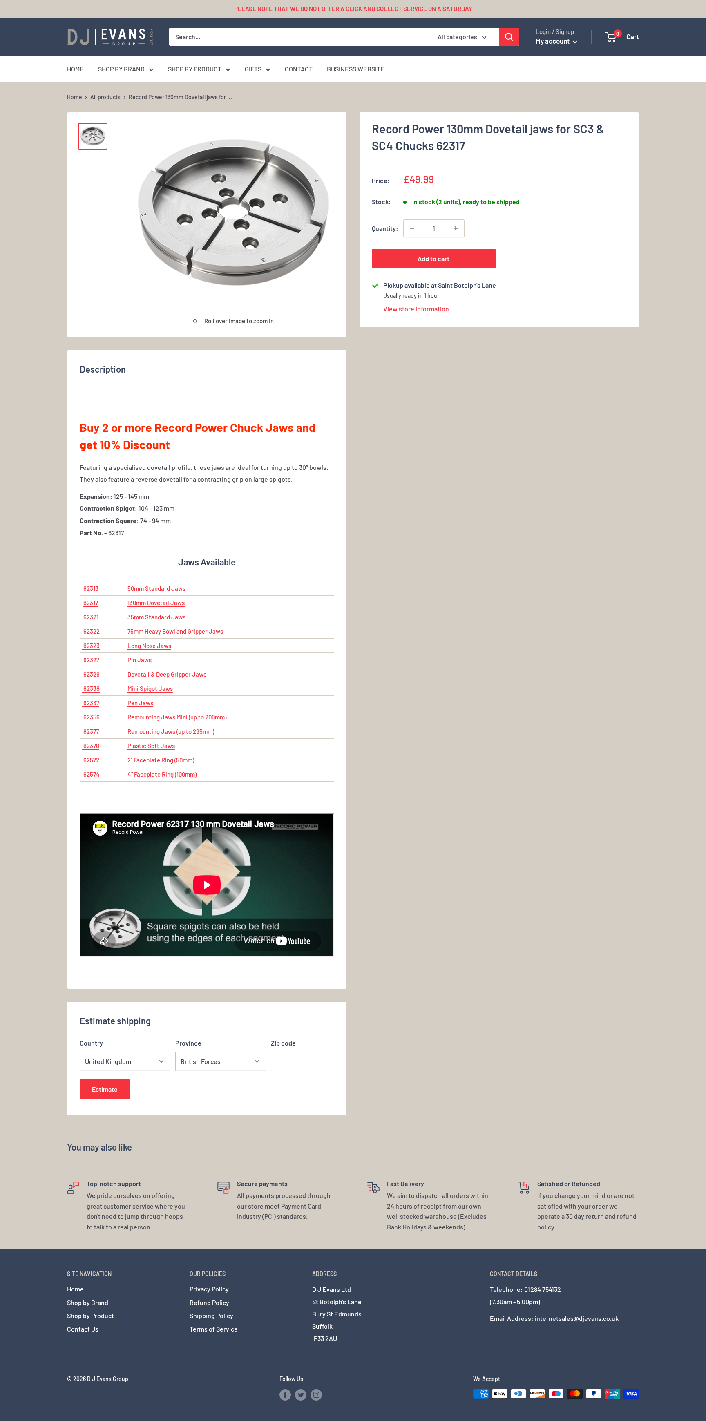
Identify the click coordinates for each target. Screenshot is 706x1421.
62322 (91, 631)
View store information (416, 309)
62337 (90, 702)
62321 (91, 617)
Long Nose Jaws (149, 645)
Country (91, 1043)
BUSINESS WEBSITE (355, 69)
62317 (90, 602)
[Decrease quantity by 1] (412, 228)
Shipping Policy (211, 1315)
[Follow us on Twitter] (300, 1394)
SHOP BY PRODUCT (194, 69)
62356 (91, 717)
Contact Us (82, 1329)
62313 (90, 588)
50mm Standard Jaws (156, 588)
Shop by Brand (87, 1302)
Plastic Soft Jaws (151, 745)
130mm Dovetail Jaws (156, 602)
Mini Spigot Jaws (150, 688)
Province (188, 1043)
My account (553, 41)
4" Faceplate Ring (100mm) (162, 774)
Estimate (105, 1089)
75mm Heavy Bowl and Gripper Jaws (175, 631)
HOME (75, 69)
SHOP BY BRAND (121, 69)
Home (74, 97)
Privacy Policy (209, 1289)
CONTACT (299, 69)
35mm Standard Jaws (156, 617)
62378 (90, 745)
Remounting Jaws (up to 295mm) (170, 731)
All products (105, 97)
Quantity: (385, 228)
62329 (91, 674)
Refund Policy (209, 1302)
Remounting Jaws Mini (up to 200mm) (176, 717)
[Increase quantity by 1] (455, 228)
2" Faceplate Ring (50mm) (160, 760)
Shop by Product (90, 1315)
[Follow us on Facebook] (285, 1394)
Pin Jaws (139, 660)
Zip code (283, 1043)
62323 (91, 645)
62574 (91, 774)
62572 (90, 760)
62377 (90, 731)
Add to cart (433, 258)
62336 (91, 688)
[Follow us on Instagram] (316, 1394)
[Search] (509, 37)
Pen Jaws (140, 702)
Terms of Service (214, 1329)
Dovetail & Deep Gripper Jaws (166, 674)
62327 (91, 660)
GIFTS (253, 69)
